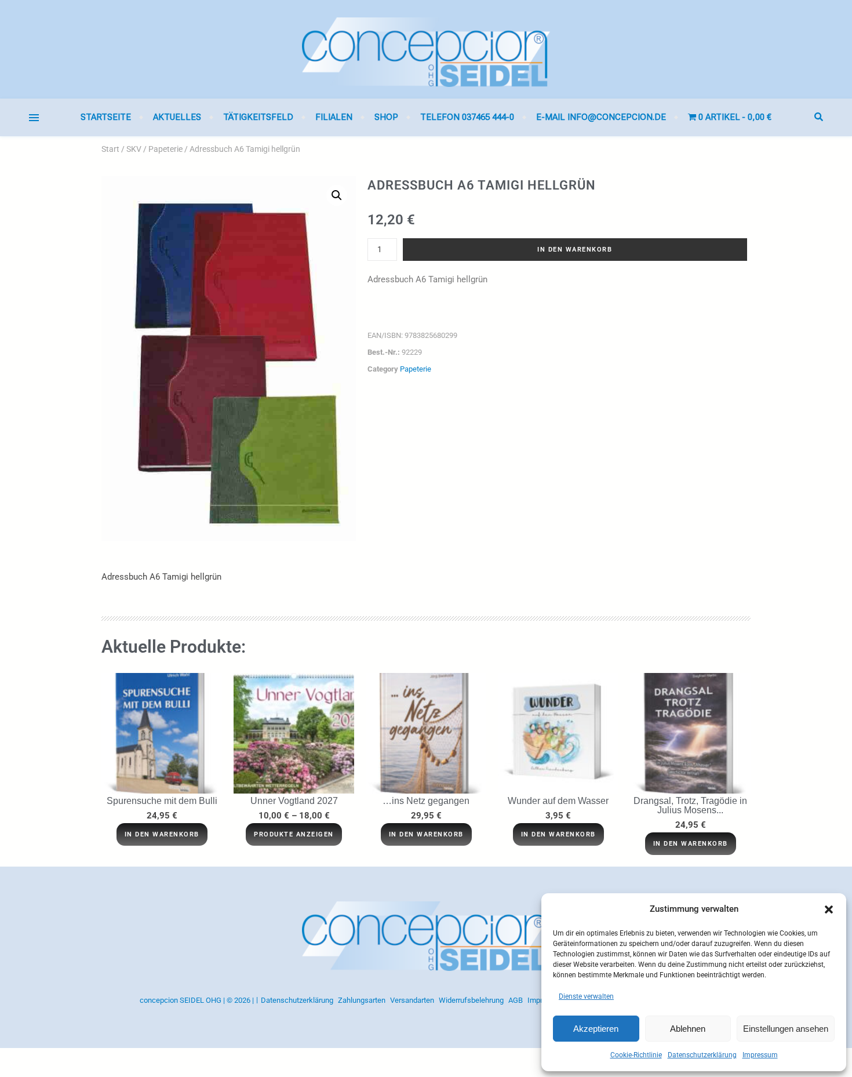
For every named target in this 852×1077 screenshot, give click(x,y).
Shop (386, 117)
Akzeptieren (595, 1029)
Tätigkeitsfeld (258, 117)
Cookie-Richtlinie (636, 1055)
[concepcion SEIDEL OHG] (426, 49)
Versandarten (412, 1000)
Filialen (333, 117)
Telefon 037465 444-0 (467, 117)
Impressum (760, 1055)
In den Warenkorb (574, 249)
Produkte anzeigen (294, 834)
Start (110, 149)
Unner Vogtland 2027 (294, 801)
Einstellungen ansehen (785, 1029)
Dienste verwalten (586, 996)
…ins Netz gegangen (426, 801)
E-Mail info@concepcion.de (601, 117)
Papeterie (165, 149)
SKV (133, 149)
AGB (515, 1000)
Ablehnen (687, 1029)
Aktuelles (177, 117)
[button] (829, 909)
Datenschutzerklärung (702, 1055)
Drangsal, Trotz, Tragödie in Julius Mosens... (690, 805)
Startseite (106, 117)
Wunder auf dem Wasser (558, 801)
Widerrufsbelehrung (471, 1000)
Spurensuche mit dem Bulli (162, 801)
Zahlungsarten (361, 1000)
